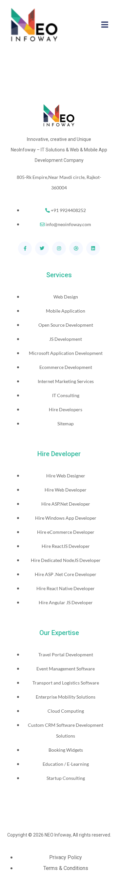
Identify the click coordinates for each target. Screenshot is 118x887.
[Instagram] (59, 248)
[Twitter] (42, 248)
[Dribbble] (76, 248)
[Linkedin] (93, 248)
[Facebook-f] (25, 248)
